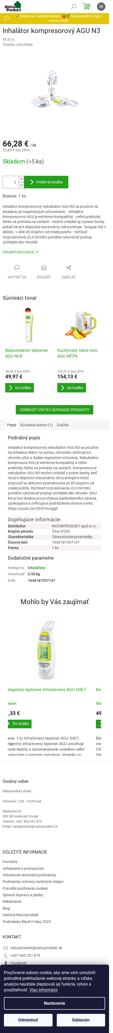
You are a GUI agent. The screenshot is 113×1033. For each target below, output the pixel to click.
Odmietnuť (28, 1020)
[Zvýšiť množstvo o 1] (21, 179)
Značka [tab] (62, 425)
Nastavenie (54, 1003)
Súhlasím (81, 1020)
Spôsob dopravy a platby (23, 895)
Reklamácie (12, 901)
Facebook (19, 963)
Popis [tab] (11, 425)
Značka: (18, 44)
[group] (46, 685)
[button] (47, 733)
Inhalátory (36, 568)
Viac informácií (43, 989)
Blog (6, 908)
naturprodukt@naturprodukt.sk (36, 948)
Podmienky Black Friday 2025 (27, 922)
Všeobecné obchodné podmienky (29, 875)
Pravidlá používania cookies (25, 888)
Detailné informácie (18, 252)
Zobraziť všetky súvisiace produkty (54, 410)
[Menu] (101, 6)
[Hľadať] (73, 6)
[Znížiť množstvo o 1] (21, 185)
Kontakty (10, 862)
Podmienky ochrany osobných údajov (33, 881)
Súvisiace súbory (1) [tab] (36, 425)
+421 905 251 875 (25, 955)
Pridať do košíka (50, 182)
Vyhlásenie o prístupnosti (23, 868)
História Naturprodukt (21, 915)
